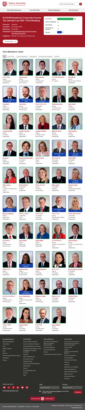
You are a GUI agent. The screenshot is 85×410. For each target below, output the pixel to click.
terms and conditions (55, 391)
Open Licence (69, 405)
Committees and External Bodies (31, 363)
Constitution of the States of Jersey (32, 348)
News (4, 351)
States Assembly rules (29, 356)
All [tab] (4, 56)
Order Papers (6, 344)
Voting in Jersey (68, 347)
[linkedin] (17, 387)
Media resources (68, 374)
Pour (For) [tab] (10, 56)
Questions (25, 354)
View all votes (9, 41)
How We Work (35, 10)
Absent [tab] (57, 56)
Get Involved (73, 10)
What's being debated (8, 341)
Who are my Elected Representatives (49, 344)
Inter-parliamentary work (29, 370)
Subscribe (78, 392)
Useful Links (35, 406)
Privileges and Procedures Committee (30, 351)
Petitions (66, 349)
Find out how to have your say (71, 341)
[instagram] (27, 387)
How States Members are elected (31, 346)
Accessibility (20, 406)
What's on (5, 353)
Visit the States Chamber (70, 360)
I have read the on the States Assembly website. (55, 392)
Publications (6, 358)
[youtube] (22, 387)
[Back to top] (81, 404)
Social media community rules (10, 390)
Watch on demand (7, 348)
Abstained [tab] (33, 56)
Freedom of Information (57, 405)
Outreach (66, 362)
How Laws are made (28, 359)
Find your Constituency (70, 355)
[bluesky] (4, 387)
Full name (64, 384)
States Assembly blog (70, 369)
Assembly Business (14, 10)
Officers (46, 352)
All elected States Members (51, 341)
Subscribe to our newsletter (71, 367)
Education (66, 364)
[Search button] (80, 4)
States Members (54, 10)
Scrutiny (5, 360)
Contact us (67, 378)
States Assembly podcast (70, 371)
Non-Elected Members (49, 349)
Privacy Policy (78, 405)
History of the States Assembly (31, 344)
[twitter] (8, 387)
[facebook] (13, 387)
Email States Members (49, 347)
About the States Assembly (30, 341)
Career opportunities (69, 376)
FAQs (24, 375)
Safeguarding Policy (76, 407)
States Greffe (26, 366)
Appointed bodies (27, 361)
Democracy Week (68, 357)
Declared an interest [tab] (46, 56)
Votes (4, 346)
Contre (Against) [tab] (22, 56)
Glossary (25, 372)
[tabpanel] (42, 196)
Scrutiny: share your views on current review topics (71, 344)
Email (40, 384)
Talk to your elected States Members (71, 352)
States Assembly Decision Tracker (11, 355)
